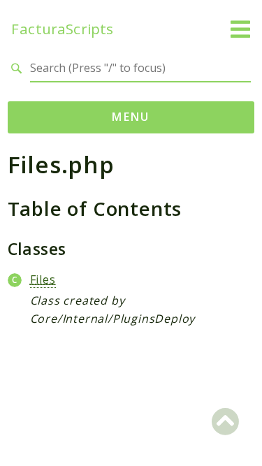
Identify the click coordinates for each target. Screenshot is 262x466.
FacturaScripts (62, 29)
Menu (131, 116)
